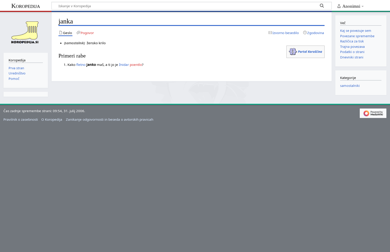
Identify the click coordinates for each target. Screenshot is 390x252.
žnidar (124, 64)
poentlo (136, 64)
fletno (81, 64)
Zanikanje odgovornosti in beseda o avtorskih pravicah (109, 119)
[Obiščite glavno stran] (25, 31)
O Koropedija (51, 119)
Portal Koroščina (310, 51)
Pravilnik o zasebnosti (20, 119)
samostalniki (350, 85)
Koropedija (25, 5)
